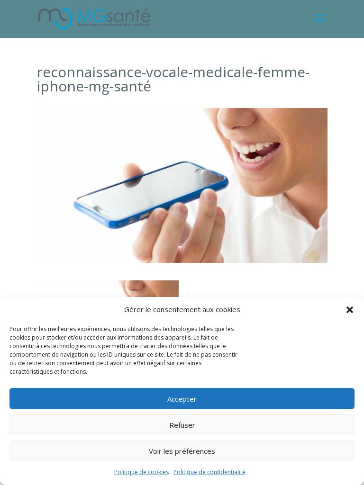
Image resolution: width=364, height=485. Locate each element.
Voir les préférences (182, 451)
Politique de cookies (141, 472)
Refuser (182, 425)
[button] (350, 309)
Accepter (182, 399)
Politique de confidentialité (209, 472)
